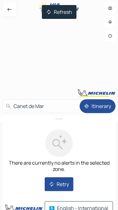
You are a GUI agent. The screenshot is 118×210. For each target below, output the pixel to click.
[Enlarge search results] (59, 119)
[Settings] (110, 22)
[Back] (9, 9)
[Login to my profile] (110, 8)
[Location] (110, 36)
